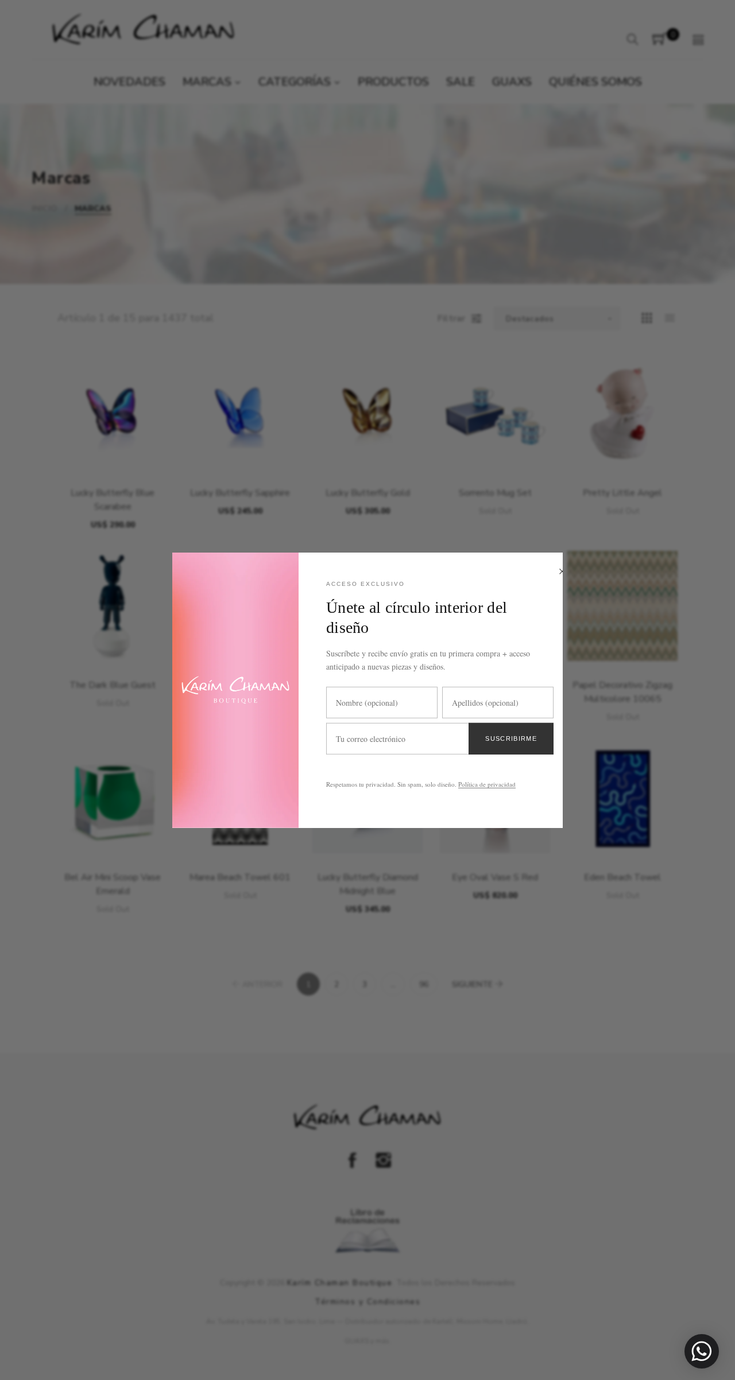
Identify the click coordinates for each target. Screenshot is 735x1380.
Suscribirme (511, 737)
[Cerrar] (562, 571)
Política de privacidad (487, 784)
